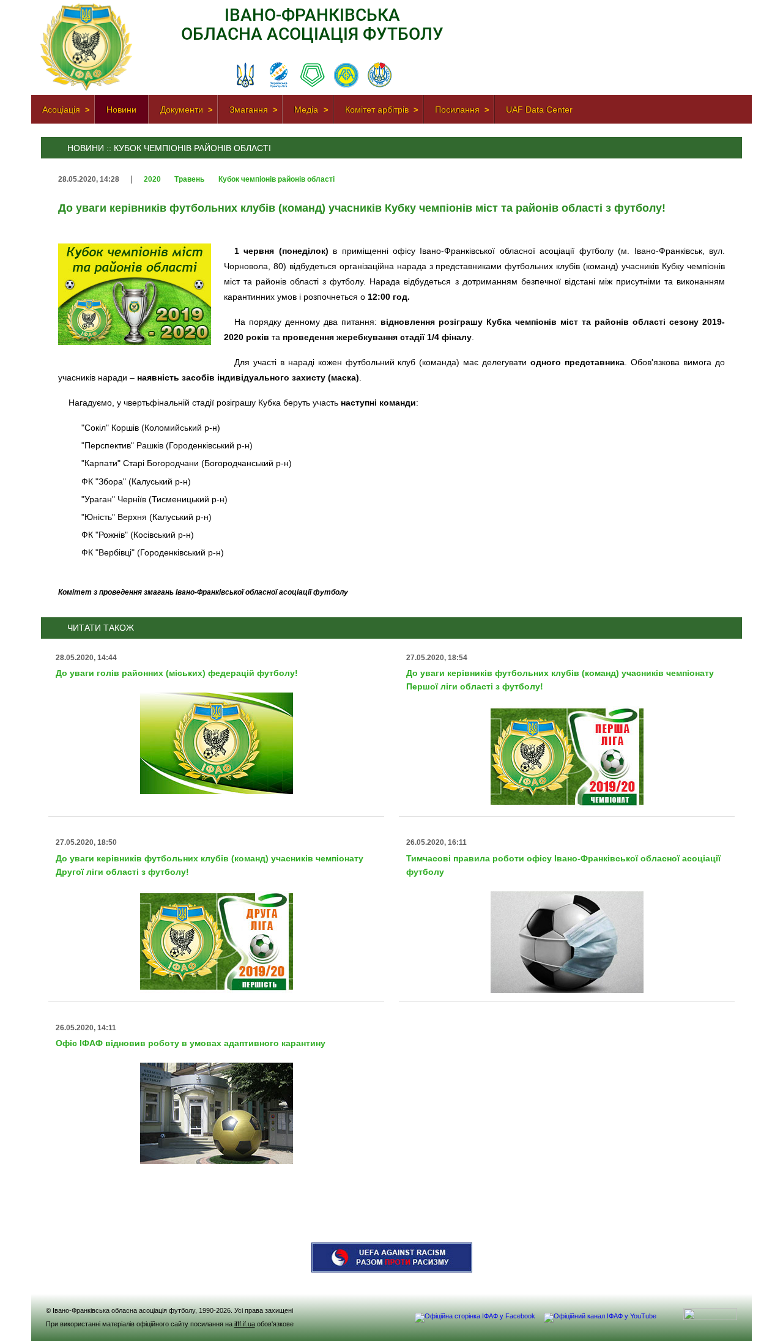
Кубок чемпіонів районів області (276, 179)
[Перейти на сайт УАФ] (245, 75)
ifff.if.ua (244, 1324)
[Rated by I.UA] (710, 1317)
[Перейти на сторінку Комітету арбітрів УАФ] (380, 75)
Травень (190, 179)
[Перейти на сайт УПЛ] (279, 75)
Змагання (248, 109)
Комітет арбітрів (377, 109)
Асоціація (61, 109)
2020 (153, 179)
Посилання (457, 109)
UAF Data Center (539, 109)
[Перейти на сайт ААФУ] (346, 75)
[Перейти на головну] (86, 88)
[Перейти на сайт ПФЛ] (312, 75)
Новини (121, 109)
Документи (181, 109)
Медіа (306, 109)
